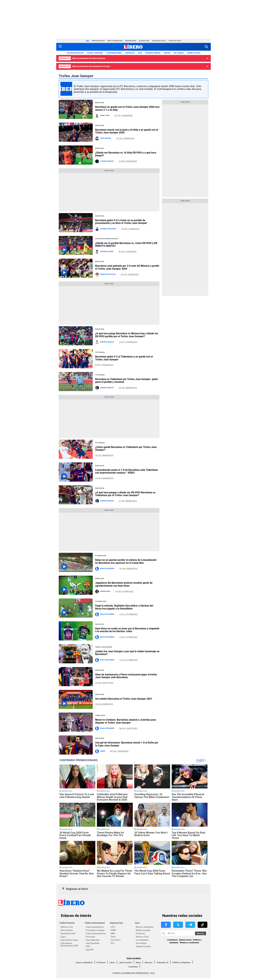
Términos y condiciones (189, 943)
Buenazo (148, 962)
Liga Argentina (93, 940)
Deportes (130, 53)
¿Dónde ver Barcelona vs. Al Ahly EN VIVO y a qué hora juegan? (125, 154)
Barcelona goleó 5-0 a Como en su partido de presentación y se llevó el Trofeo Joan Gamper (121, 222)
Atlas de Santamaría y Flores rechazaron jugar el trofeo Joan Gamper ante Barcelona (126, 676)
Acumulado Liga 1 (159, 41)
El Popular (101, 962)
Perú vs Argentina (115, 41)
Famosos (140, 933)
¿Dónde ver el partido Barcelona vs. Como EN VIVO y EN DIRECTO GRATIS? (126, 244)
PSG (88, 946)
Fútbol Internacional (95, 923)
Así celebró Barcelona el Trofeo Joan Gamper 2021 (123, 698)
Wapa (138, 962)
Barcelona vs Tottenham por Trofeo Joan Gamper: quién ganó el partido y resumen (126, 380)
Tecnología (141, 943)
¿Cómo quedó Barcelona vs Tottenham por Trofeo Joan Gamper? (126, 448)
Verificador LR (162, 962)
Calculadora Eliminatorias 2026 (69, 944)
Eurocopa (90, 936)
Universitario (130, 41)
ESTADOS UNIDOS (152, 53)
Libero (112, 962)
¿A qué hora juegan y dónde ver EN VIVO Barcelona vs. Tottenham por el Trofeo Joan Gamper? (125, 494)
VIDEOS (167, 53)
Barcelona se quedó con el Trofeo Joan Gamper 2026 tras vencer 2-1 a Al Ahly (127, 108)
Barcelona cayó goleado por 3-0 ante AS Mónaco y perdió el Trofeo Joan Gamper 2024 (127, 267)
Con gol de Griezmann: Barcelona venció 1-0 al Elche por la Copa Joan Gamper (126, 744)
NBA (113, 933)
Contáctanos (172, 940)
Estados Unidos (143, 946)
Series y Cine (142, 936)
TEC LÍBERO (178, 53)
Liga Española (92, 943)
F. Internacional (114, 53)
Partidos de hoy (98, 41)
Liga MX (89, 949)
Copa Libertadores (95, 927)
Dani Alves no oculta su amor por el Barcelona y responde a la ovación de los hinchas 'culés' (127, 630)
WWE (113, 930)
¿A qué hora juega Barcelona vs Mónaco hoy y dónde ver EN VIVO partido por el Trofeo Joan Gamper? (126, 335)
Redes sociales (143, 930)
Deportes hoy (116, 923)
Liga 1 (63, 936)
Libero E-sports (125, 962)
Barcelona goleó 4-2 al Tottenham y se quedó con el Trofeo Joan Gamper (124, 358)
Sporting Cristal (67, 933)
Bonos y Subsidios (144, 927)
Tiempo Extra (193, 53)
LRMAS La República (181, 962)
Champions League (95, 930)
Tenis (113, 936)
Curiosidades (142, 940)
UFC (113, 927)
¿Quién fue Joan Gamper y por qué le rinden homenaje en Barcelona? (127, 653)
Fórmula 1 (116, 940)
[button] (206, 47)
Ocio (140, 53)
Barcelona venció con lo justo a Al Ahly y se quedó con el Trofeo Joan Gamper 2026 (126, 131)
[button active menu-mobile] (60, 47)
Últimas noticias (75, 53)
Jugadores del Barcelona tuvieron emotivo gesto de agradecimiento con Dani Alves (124, 584)
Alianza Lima (144, 41)
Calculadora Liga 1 (69, 940)
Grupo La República (84, 962)
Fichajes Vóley (175, 41)
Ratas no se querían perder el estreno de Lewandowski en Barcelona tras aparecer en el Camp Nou (125, 561)
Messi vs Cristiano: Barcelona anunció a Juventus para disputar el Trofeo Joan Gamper (125, 721)
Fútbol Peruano (95, 53)
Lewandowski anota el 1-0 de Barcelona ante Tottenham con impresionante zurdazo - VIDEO (126, 471)
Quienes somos (185, 940)
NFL (113, 943)
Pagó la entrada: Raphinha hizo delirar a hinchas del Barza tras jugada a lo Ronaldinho (124, 607)
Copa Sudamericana (96, 933)
